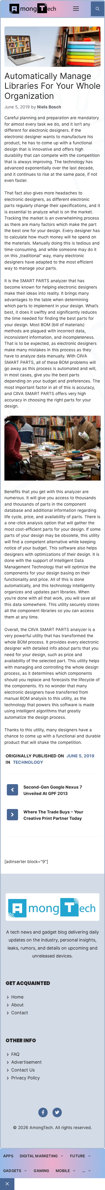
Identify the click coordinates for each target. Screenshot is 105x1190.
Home (17, 996)
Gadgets (12, 1170)
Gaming (41, 1170)
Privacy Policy (25, 1077)
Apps (8, 1156)
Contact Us (23, 1069)
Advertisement (26, 1062)
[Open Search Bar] (97, 8)
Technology (28, 762)
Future (77, 1156)
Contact (19, 1012)
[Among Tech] (33, 9)
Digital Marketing (39, 1156)
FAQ (15, 1054)
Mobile (63, 1170)
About (17, 1004)
